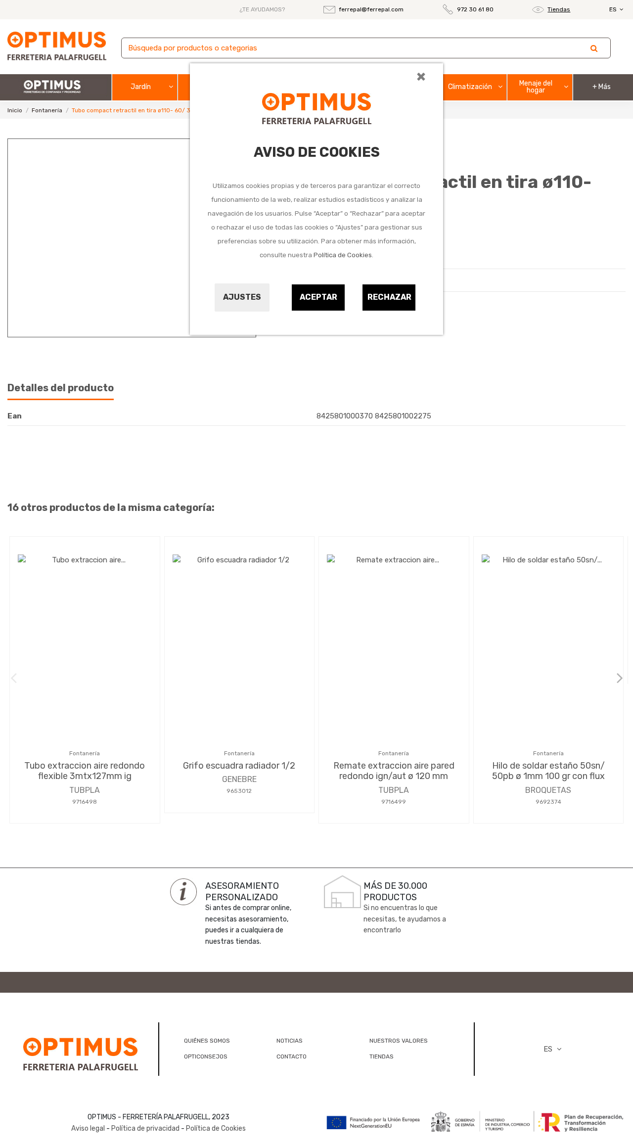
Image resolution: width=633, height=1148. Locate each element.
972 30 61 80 (475, 9)
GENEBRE (239, 779)
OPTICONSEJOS (205, 1056)
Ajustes (242, 297)
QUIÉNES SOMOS (207, 1040)
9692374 (548, 801)
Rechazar (389, 297)
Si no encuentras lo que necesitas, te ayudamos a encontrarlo (404, 919)
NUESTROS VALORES (398, 1040)
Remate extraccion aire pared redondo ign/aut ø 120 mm (393, 771)
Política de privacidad (145, 1128)
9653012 (239, 790)
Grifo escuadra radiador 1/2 (239, 765)
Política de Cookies (343, 255)
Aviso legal (88, 1128)
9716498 (84, 801)
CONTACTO (291, 1056)
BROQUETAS (548, 790)
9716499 (393, 801)
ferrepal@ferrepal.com (371, 9)
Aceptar (318, 297)
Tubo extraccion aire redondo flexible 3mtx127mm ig (84, 771)
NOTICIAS (289, 1040)
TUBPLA (84, 790)
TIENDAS (381, 1056)
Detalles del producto (60, 388)
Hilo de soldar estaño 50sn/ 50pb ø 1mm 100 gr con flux (548, 771)
